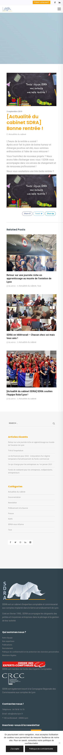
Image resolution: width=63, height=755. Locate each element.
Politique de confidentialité (41, 749)
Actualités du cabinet (17, 134)
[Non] (59, 743)
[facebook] (54, 3)
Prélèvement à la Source (18, 508)
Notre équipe (7, 638)
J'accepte (14, 749)
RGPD (10, 519)
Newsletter (12, 503)
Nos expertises (8, 641)
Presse (11, 514)
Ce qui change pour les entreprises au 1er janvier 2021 (30, 464)
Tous (39, 286)
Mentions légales (9, 655)
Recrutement (7, 648)
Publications (7, 645)
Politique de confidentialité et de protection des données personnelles (30, 652)
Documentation (14, 497)
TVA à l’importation (15, 451)
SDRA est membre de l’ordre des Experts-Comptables (27, 669)
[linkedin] (59, 3)
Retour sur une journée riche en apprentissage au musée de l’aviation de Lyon (29, 278)
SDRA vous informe (16, 524)
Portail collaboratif (41, 2)
